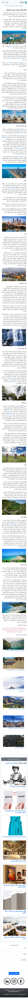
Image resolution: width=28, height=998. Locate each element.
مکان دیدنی (9, 63)
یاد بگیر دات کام (13, 994)
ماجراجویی (9, 411)
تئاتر (25, 206)
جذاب (7, 373)
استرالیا (10, 46)
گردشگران (14, 77)
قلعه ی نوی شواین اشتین (18, 861)
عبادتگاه (21, 427)
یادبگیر (22, 2)
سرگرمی (24, 87)
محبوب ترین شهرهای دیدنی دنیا (16, 728)
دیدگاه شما (23, 960)
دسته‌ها (4, 2)
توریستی (8, 152)
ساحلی (13, 53)
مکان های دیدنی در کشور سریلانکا (16, 670)
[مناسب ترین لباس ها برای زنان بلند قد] (14, 825)
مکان (25, 539)
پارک (6, 585)
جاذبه (25, 58)
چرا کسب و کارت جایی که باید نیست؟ (14, 6)
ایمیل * (24, 954)
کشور (23, 19)
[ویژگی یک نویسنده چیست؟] (14, 775)
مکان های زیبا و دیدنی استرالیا (16, 10)
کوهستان (24, 296)
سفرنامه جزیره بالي (19, 748)
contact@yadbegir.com (14, 992)
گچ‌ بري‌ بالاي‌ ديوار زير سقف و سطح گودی (15, 912)
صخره (14, 299)
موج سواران (20, 133)
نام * (25, 948)
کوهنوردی (24, 325)
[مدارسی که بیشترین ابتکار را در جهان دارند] (14, 926)
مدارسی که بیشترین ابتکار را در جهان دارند (15, 938)
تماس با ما (21, 990)
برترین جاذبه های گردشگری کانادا (16, 709)
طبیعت (3, 101)
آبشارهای (11, 382)
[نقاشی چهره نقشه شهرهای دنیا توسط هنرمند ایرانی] (14, 874)
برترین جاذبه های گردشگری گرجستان (15, 650)
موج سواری (20, 148)
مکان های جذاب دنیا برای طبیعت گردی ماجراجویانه (14, 690)
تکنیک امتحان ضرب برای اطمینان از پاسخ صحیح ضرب (15, 812)
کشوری (19, 13)
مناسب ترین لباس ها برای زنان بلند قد (14, 837)
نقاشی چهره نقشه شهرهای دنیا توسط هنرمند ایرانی (15, 886)
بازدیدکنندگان (8, 415)
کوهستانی (15, 468)
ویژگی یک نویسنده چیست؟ (18, 786)
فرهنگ (16, 189)
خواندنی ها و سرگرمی (11, 763)
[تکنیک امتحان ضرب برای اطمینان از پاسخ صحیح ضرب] (14, 799)
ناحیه (11, 439)
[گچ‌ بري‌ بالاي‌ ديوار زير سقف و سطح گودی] (14, 900)
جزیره (18, 255)
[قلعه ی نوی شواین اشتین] (14, 850)
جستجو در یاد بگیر (13, 759)
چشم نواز (9, 187)
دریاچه (15, 239)
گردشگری (19, 58)
